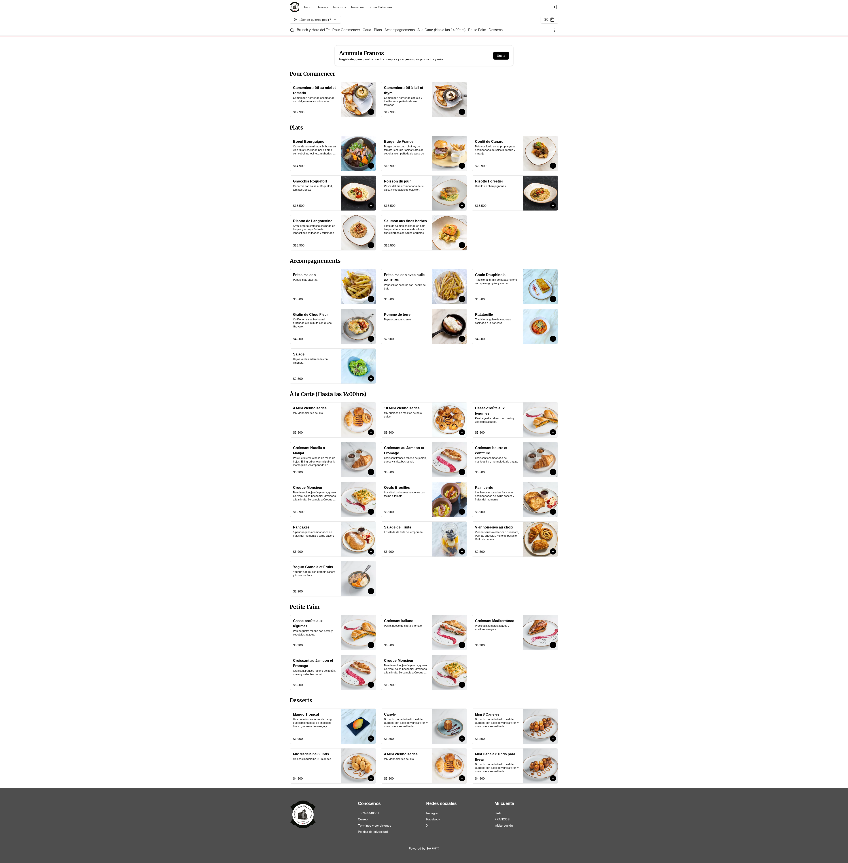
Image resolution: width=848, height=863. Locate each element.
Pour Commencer (346, 30)
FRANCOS (501, 819)
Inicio (307, 7)
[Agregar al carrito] (371, 112)
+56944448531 (368, 813)
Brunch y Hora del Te (313, 30)
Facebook (433, 819)
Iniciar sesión (503, 825)
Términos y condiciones (374, 825)
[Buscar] (292, 30)
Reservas (357, 7)
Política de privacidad (373, 831)
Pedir (498, 813)
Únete (501, 55)
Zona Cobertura (381, 7)
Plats (378, 30)
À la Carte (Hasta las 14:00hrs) (441, 30)
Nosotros (339, 7)
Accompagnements (399, 30)
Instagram (433, 813)
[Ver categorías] (554, 30)
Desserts (496, 30)
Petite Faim (477, 30)
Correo (363, 819)
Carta (367, 30)
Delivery (322, 7)
